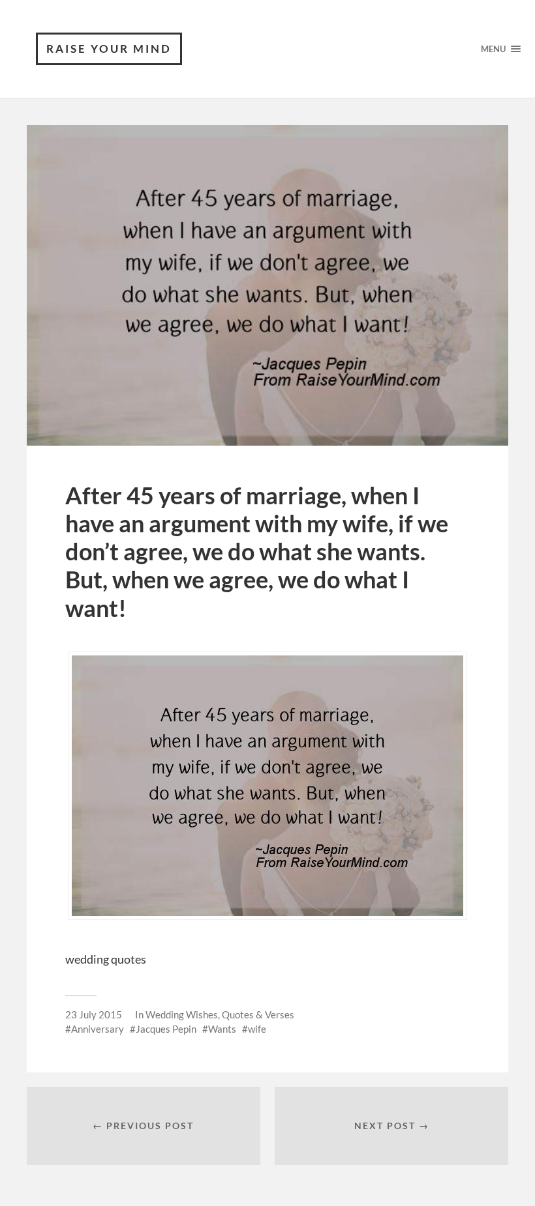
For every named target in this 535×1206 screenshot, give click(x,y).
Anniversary (97, 1029)
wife (257, 1029)
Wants (222, 1029)
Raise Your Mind (109, 48)
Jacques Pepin (166, 1029)
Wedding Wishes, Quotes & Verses (219, 1014)
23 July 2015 (93, 1014)
